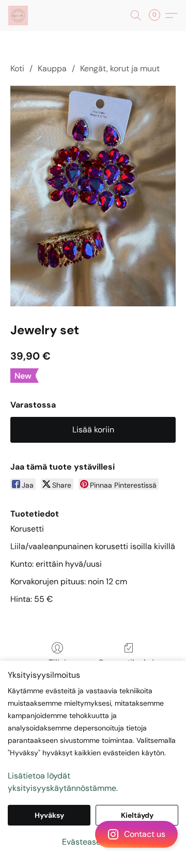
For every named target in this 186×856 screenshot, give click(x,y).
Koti (17, 68)
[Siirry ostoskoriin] (157, 15)
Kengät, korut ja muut (120, 68)
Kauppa (52, 68)
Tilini (57, 662)
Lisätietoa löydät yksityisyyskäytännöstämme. (63, 781)
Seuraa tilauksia (129, 662)
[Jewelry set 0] (93, 196)
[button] (93, 834)
